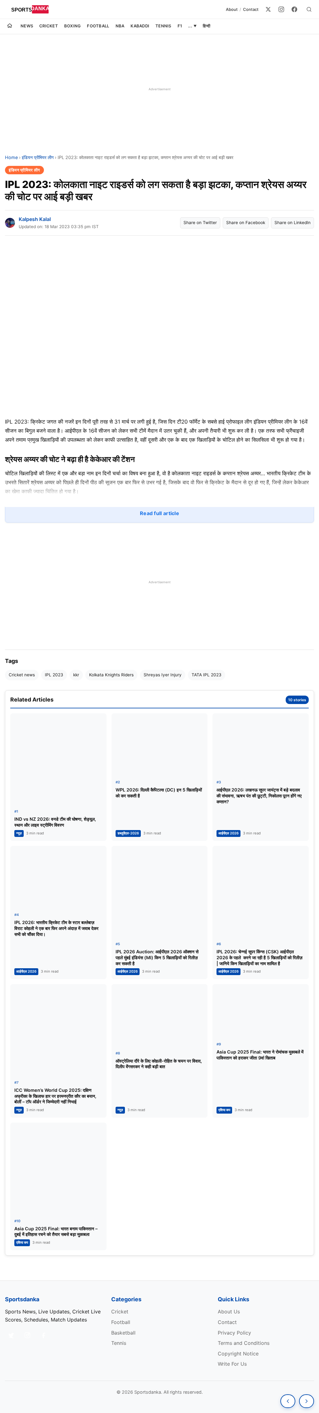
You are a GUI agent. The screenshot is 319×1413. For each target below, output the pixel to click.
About (232, 9)
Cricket (48, 25)
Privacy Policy (234, 1333)
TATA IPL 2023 (206, 674)
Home (11, 157)
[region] (159, 89)
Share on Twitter (200, 222)
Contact (251, 9)
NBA (120, 25)
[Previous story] (287, 1401)
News (27, 25)
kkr (76, 674)
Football (98, 25)
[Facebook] (294, 9)
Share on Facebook (245, 222)
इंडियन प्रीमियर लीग (38, 157)
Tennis (163, 25)
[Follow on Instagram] (27, 1335)
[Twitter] (268, 9)
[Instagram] (281, 9)
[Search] (309, 9)
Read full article (159, 513)
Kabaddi (140, 25)
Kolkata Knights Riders (111, 674)
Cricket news (22, 674)
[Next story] (306, 1401)
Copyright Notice (238, 1353)
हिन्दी (206, 25)
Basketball (123, 1333)
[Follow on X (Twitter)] (11, 1335)
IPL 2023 (54, 674)
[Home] (10, 26)
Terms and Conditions (243, 1343)
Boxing (72, 25)
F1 (180, 25)
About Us (229, 1311)
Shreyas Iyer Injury (163, 674)
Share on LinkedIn (292, 222)
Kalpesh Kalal (35, 219)
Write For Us (232, 1364)
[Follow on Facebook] (43, 1335)
